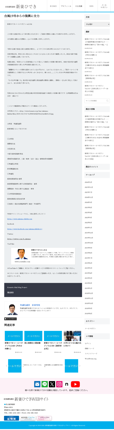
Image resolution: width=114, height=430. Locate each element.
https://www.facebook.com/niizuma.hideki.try (24, 229)
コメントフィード (91, 353)
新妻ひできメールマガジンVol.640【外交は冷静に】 (97, 53)
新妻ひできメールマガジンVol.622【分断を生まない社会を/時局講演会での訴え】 (97, 65)
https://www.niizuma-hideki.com (19, 219)
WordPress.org (90, 358)
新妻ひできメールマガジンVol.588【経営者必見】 (97, 77)
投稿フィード (89, 348)
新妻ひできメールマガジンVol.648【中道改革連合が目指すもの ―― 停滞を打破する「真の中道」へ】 (97, 41)
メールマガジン (11, 318)
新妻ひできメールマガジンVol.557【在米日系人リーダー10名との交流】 (96, 88)
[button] (107, 100)
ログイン (88, 343)
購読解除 (10, 292)
